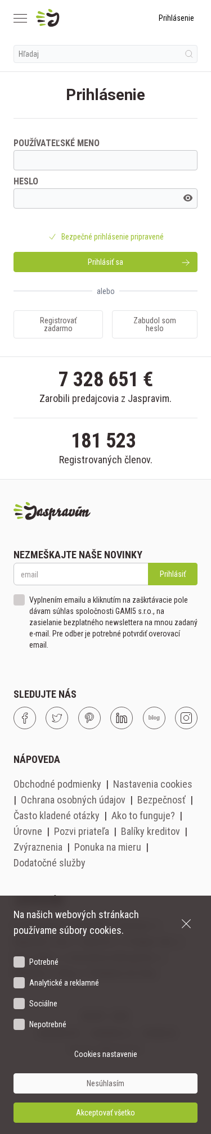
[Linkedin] (121, 718)
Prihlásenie (176, 17)
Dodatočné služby (50, 863)
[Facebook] (25, 718)
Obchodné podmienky (57, 784)
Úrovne (28, 831)
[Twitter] (57, 718)
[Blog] (154, 718)
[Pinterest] (89, 718)
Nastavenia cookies (152, 784)
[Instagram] (186, 718)
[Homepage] (74, 18)
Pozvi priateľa (81, 831)
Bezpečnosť (161, 800)
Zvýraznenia (38, 847)
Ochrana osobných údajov (73, 800)
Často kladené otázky (57, 815)
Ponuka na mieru (107, 847)
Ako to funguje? (143, 815)
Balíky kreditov (150, 831)
